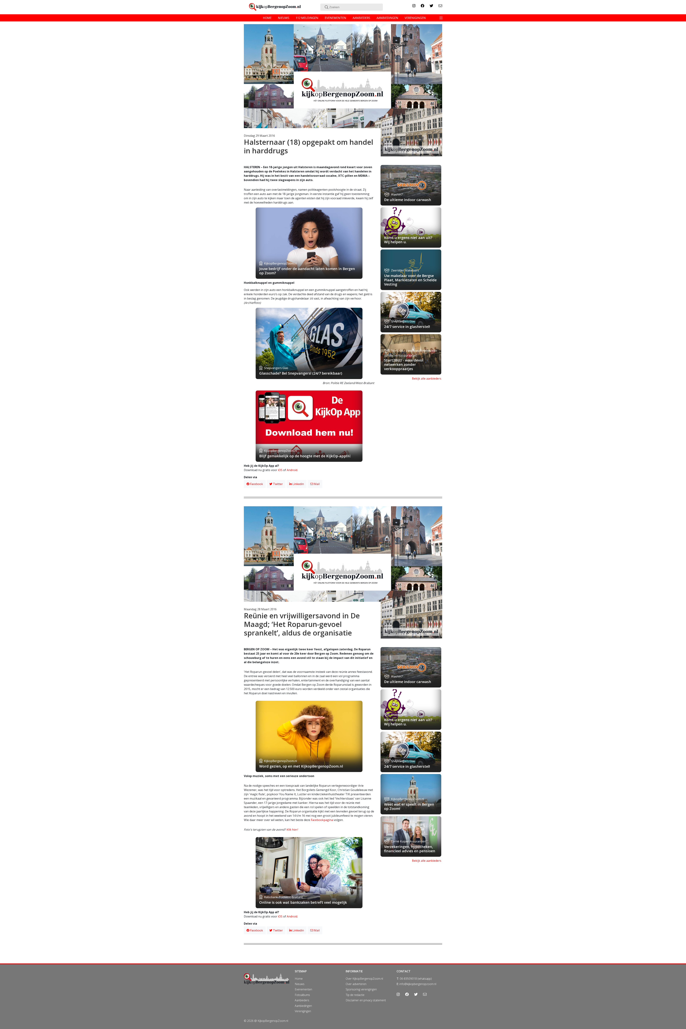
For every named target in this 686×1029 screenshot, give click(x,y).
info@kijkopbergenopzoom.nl (417, 984)
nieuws (283, 18)
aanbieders (361, 18)
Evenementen (303, 989)
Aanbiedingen (303, 1006)
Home (299, 979)
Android (292, 470)
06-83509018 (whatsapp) (416, 979)
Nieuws (299, 984)
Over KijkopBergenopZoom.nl (364, 979)
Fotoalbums (302, 995)
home (267, 18)
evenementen (335, 18)
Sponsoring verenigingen (361, 989)
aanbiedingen (387, 18)
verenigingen (415, 18)
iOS (280, 470)
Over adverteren (356, 984)
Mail (316, 484)
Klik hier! (292, 830)
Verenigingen (303, 1011)
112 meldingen (307, 18)
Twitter (277, 484)
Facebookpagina (322, 820)
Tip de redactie (355, 995)
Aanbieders (302, 1000)
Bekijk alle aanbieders (426, 378)
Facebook (256, 484)
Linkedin (298, 484)
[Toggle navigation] (441, 18)
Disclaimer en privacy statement (366, 1000)
